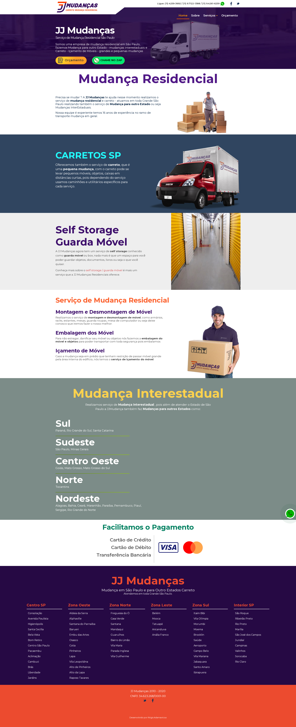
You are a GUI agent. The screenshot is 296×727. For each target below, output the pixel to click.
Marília (239, 629)
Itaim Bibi (199, 613)
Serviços (209, 15)
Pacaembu (34, 650)
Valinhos (240, 650)
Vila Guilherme (120, 656)
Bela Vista (34, 634)
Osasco (73, 640)
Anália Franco (160, 634)
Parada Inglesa (120, 650)
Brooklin (199, 634)
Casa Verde (117, 618)
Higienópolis (35, 624)
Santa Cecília (36, 629)
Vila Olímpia (201, 618)
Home (183, 15)
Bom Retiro (35, 640)
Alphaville (75, 618)
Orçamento (229, 15)
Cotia (72, 645)
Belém (156, 613)
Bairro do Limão (120, 640)
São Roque (242, 613)
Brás (30, 667)
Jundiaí (239, 640)
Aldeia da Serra (78, 613)
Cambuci (33, 661)
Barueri (74, 629)
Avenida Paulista (38, 618)
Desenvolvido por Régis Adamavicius (148, 717)
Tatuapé (157, 624)
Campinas (241, 645)
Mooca (156, 618)
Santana (116, 624)
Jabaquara (200, 661)
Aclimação (34, 656)
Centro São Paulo (39, 645)
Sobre (195, 15)
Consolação (35, 613)
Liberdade (34, 672)
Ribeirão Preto (244, 618)
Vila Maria (116, 645)
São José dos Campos (248, 634)
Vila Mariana (201, 656)
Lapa (72, 656)
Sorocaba (241, 656)
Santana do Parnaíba (82, 624)
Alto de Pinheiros (79, 667)
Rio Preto (241, 624)
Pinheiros (75, 650)
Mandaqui (117, 629)
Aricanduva (159, 629)
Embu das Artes (79, 634)
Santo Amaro (202, 667)
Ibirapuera (200, 672)
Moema (198, 629)
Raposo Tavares (79, 677)
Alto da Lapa (77, 672)
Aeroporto (200, 645)
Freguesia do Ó (120, 613)
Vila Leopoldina (78, 661)
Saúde (198, 640)
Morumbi (199, 624)
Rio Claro (240, 661)
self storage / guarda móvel (104, 270)
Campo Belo (201, 650)
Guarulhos (117, 634)
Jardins (32, 677)
